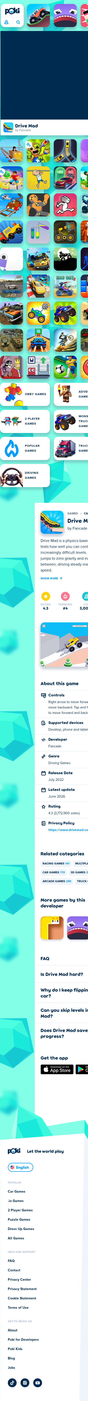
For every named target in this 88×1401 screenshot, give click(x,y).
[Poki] (12, 11)
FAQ (11, 1261)
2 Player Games (20, 1210)
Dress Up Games (21, 1229)
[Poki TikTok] (12, 1382)
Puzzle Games (19, 1219)
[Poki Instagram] (25, 1382)
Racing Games (56, 863)
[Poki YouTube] (37, 1382)
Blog (11, 1358)
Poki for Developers (23, 1339)
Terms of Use (18, 1307)
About (12, 1330)
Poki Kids (15, 1349)
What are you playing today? (18, 22)
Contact (14, 1270)
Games (72, 513)
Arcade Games (57, 881)
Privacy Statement (22, 1289)
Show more (49, 578)
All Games (16, 1238)
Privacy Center (19, 1279)
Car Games (54, 872)
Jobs (11, 1368)
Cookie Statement (22, 1298)
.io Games (16, 1201)
